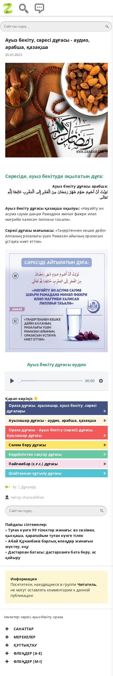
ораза (58, 616)
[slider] (50, 380)
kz (15, 486)
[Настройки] (101, 381)
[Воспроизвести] (12, 381)
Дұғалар (28, 486)
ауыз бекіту (42, 616)
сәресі (26, 616)
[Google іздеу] (24, 8)
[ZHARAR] (8, 8)
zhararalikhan (33, 497)
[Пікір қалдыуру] (39, 8)
